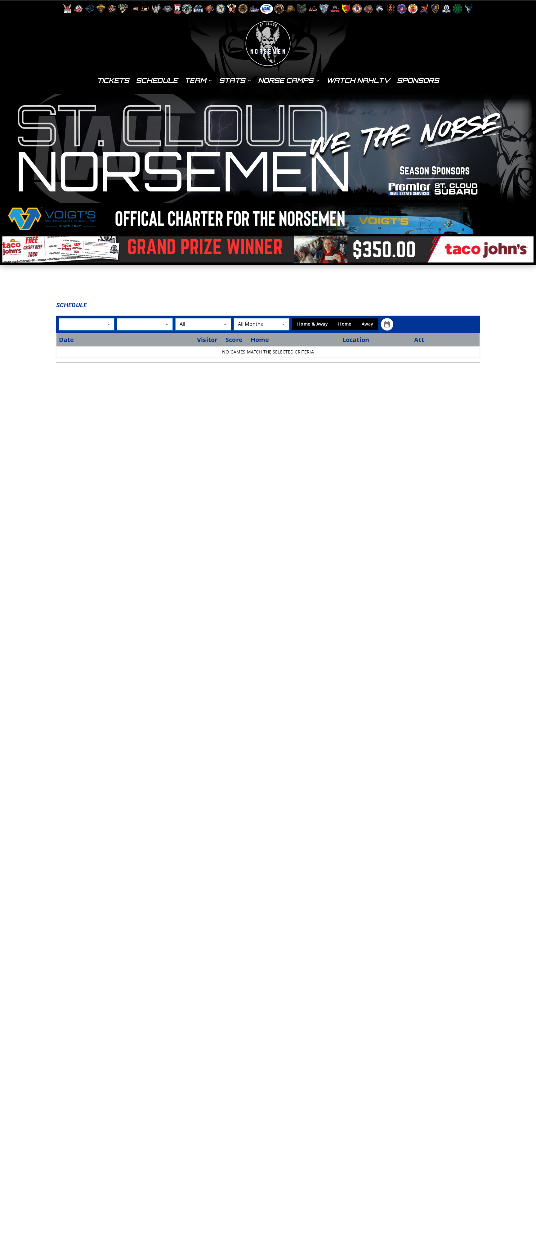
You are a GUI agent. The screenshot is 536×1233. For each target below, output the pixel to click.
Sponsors (418, 80)
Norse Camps (285, 80)
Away (367, 324)
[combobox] (86, 324)
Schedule (157, 80)
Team (195, 80)
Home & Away (312, 324)
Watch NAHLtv (358, 80)
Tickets (113, 80)
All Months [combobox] (250, 324)
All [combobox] (182, 324)
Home (344, 324)
